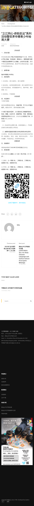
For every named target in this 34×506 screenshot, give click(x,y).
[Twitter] (16, 214)
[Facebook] (7, 214)
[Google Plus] (12, 214)
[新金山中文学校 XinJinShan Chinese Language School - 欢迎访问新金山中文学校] (8, 8)
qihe (2, 45)
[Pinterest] (20, 214)
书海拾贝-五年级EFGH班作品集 (11, 288)
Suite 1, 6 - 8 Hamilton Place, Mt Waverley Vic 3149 (14, 338)
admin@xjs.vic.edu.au (14, 343)
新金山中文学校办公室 (11, 336)
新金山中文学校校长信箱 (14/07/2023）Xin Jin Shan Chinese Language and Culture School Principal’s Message (24, 255)
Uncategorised (14, 45)
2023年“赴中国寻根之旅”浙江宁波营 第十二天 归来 (9, 248)
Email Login (29, 2)
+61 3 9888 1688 (14, 331)
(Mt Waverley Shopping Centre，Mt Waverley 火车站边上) (16, 340)
